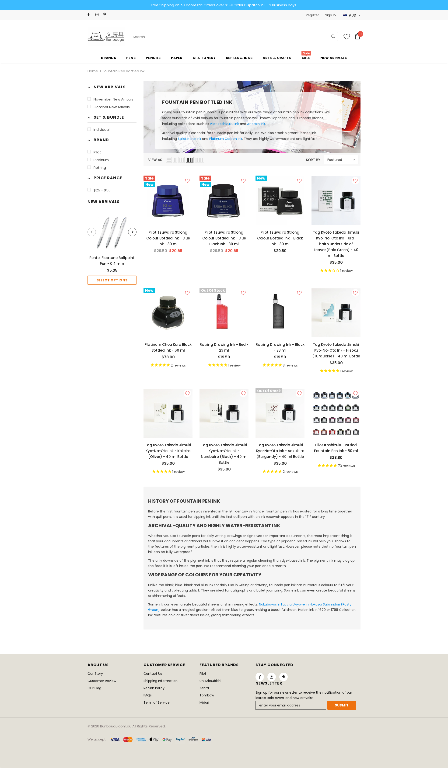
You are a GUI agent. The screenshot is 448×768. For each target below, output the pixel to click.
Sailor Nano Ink (189, 138)
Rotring (100, 167)
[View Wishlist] (347, 37)
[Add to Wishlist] (187, 180)
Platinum (101, 159)
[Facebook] (90, 14)
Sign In (330, 15)
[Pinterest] (106, 14)
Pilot (97, 152)
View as (155, 159)
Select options (112, 280)
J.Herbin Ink (256, 123)
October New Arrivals (112, 106)
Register (312, 15)
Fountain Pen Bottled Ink (123, 71)
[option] (112, 249)
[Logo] (106, 36)
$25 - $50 (102, 190)
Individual (101, 129)
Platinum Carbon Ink (225, 138)
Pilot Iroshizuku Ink (224, 123)
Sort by (313, 159)
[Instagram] (98, 14)
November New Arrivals (113, 99)
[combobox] (144, 36)
